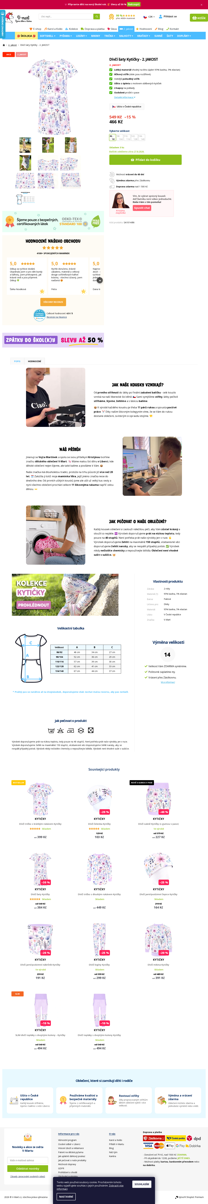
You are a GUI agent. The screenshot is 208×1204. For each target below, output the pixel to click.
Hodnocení (145, 29)
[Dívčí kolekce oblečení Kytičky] (65, 594)
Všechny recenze (53, 302)
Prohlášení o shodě (67, 1172)
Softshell (47, 36)
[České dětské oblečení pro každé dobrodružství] (4, 44)
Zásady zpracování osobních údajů (27, 1176)
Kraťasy (143, 36)
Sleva (114, 29)
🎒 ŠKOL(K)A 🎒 (26, 36)
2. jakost (128, 29)
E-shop (37, 29)
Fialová (167, 599)
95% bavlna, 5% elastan (175, 593)
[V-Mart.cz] (16, 17)
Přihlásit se (170, 16)
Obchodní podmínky (68, 1176)
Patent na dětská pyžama (70, 1152)
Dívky (166, 604)
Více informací (168, 682)
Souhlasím (142, 1184)
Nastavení (66, 1196)
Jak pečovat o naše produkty (72, 1160)
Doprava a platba (94, 29)
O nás (112, 1133)
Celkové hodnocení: (56, 313)
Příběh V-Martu (116, 1144)
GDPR (61, 1168)
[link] (178, 1100)
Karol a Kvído (55, 29)
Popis (17, 361)
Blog (160, 29)
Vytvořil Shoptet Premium (191, 1197)
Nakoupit (134, 4)
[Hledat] (96, 16)
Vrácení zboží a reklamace (71, 1148)
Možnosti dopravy (67, 1164)
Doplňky (183, 36)
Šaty (170, 36)
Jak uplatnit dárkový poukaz (71, 1156)
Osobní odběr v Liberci (69, 1144)
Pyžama (65, 36)
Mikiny (95, 36)
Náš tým (113, 1152)
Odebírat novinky (27, 1168)
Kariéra (112, 1156)
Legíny (80, 36)
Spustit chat (142, 207)
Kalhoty (125, 36)
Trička (109, 36)
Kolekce (73, 29)
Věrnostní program (67, 1140)
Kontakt (174, 29)
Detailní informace (123, 97)
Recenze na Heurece (57, 317)
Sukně (158, 36)
